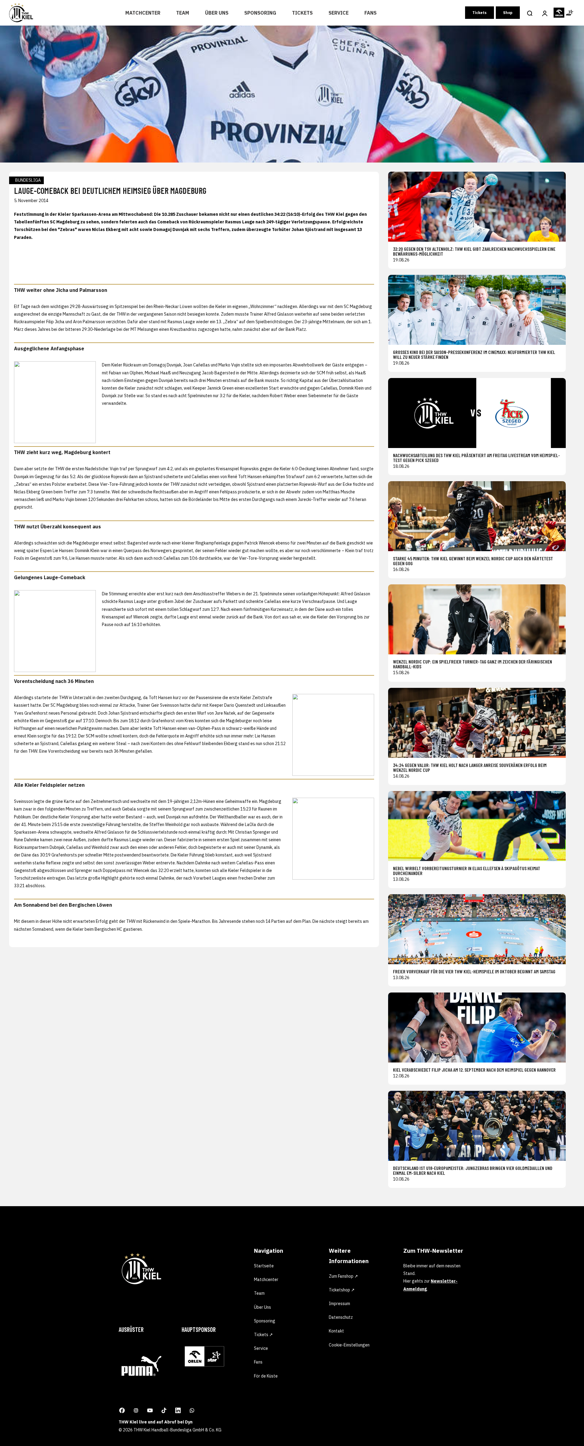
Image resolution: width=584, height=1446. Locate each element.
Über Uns (216, 13)
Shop (508, 12)
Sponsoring (260, 13)
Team (182, 13)
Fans (370, 13)
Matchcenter (142, 13)
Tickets (302, 13)
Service (338, 13)
